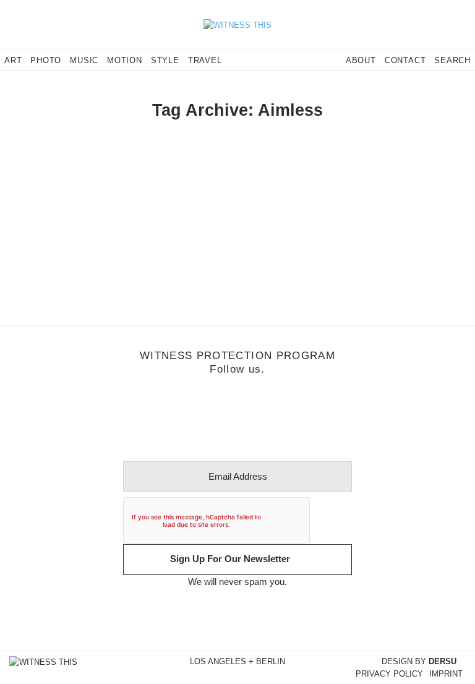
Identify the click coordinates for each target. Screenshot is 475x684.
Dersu (442, 661)
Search (452, 60)
